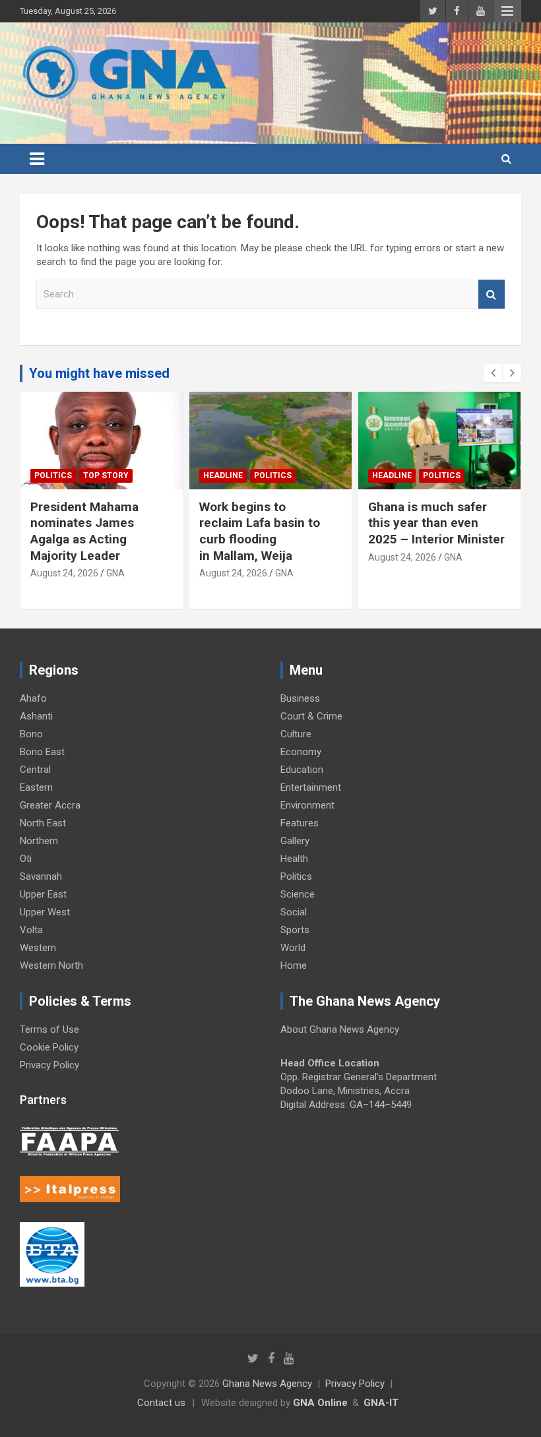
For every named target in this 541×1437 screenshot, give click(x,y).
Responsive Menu (507, 11)
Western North (51, 965)
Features (299, 823)
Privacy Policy (49, 1065)
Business (300, 698)
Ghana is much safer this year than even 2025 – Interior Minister (436, 523)
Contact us (161, 1403)
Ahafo (33, 698)
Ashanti (36, 716)
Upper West (45, 912)
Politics (53, 475)
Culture (295, 734)
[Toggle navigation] (37, 159)
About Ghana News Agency (339, 1029)
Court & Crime (311, 716)
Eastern (36, 787)
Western (38, 948)
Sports (294, 930)
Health (294, 859)
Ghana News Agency (267, 1384)
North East (43, 823)
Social (293, 912)
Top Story (106, 475)
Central (35, 770)
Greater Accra (50, 805)
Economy (300, 752)
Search (491, 294)
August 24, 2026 (64, 573)
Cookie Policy (49, 1047)
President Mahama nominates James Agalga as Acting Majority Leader (84, 531)
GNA (115, 573)
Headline (223, 475)
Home (293, 965)
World (292, 948)
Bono (31, 734)
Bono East (42, 752)
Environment (307, 805)
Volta (31, 930)
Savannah (41, 876)
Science (297, 894)
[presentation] (493, 373)
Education (301, 770)
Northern (39, 841)
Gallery (294, 841)
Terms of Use (49, 1029)
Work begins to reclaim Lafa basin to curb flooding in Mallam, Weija (259, 531)
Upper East (43, 894)
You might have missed (99, 373)
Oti (26, 859)
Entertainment (310, 787)
